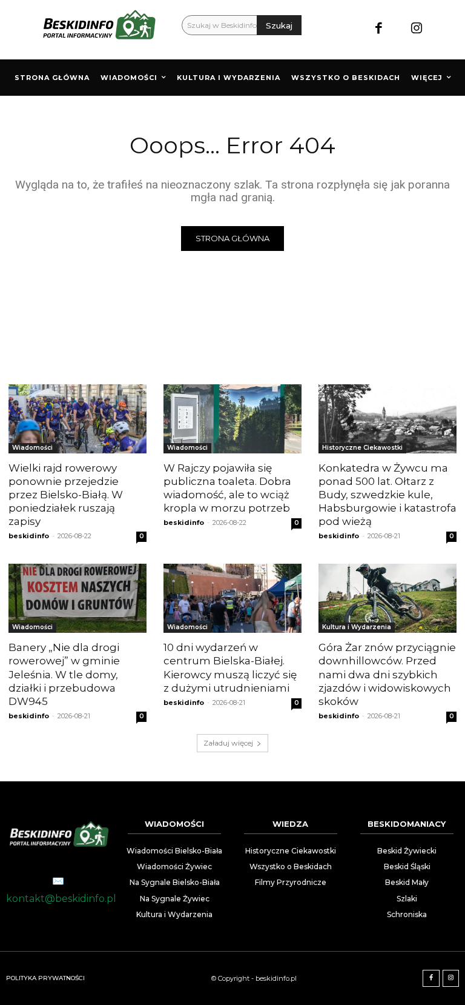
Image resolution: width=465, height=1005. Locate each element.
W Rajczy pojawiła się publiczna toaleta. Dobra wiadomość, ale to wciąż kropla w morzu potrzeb (227, 488)
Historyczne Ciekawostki (362, 448)
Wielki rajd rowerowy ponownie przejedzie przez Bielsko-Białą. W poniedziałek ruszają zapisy (65, 494)
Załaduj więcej (228, 742)
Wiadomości (32, 448)
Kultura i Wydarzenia (356, 627)
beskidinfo (28, 536)
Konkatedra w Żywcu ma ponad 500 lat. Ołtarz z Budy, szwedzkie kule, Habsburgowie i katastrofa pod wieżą (387, 494)
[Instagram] (417, 29)
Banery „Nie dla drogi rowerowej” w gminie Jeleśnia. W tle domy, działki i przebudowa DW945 (64, 674)
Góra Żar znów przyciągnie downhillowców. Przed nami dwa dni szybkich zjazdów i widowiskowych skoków (387, 674)
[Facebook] (379, 29)
